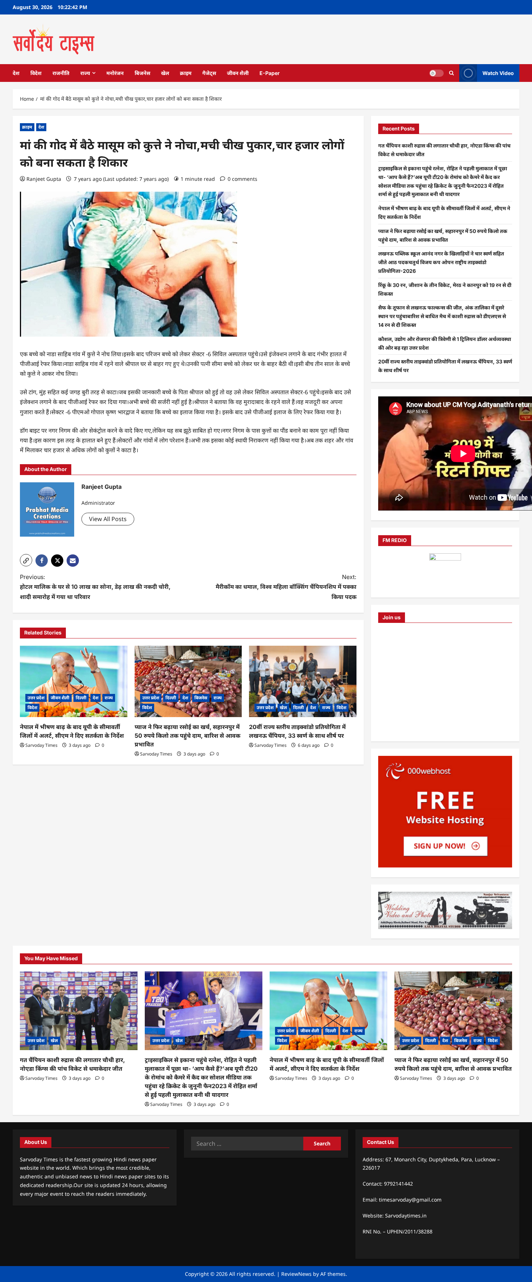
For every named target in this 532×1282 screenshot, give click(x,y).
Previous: (95, 586)
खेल (165, 73)
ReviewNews (296, 1273)
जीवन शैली (238, 73)
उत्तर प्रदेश (36, 698)
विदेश (36, 73)
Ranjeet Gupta (43, 178)
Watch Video (498, 73)
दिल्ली (81, 698)
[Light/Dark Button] (436, 72)
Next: (286, 586)
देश (16, 73)
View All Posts (108, 519)
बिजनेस (142, 73)
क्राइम (185, 73)
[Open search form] (451, 73)
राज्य (85, 73)
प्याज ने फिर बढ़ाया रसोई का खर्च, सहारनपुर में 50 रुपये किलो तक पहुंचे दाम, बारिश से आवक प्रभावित (187, 735)
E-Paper (269, 73)
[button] (26, 560)
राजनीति (60, 73)
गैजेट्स (209, 73)
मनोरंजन (115, 73)
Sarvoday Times (41, 745)
